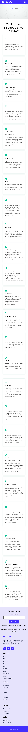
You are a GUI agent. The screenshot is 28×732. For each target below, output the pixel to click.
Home (11, 8)
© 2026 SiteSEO (14, 729)
